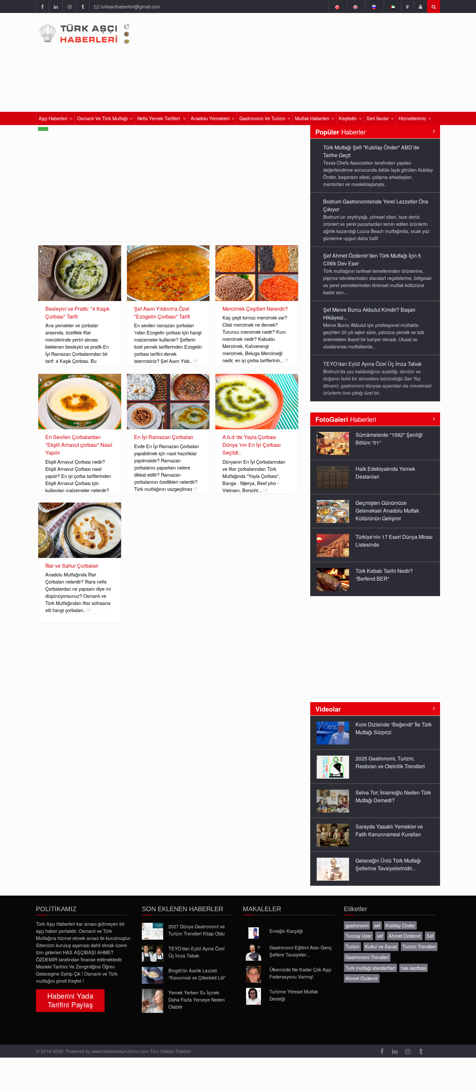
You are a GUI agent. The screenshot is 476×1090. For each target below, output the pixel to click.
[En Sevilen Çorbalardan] (79, 401)
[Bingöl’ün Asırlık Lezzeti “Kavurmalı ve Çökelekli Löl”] (152, 975)
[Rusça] (373, 6)
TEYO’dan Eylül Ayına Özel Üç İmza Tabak (372, 363)
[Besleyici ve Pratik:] (79, 273)
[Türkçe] (337, 6)
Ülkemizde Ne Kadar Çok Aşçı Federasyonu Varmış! (300, 973)
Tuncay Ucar (358, 935)
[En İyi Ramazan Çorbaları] (168, 401)
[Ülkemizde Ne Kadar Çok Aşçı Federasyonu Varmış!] (253, 974)
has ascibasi (413, 967)
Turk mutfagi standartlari (370, 967)
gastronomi (357, 925)
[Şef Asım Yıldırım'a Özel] (168, 273)
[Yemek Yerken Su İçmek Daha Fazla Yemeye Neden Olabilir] (152, 1001)
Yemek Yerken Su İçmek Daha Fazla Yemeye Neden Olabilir (196, 999)
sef (377, 925)
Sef (430, 935)
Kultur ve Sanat (381, 946)
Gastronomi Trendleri (367, 957)
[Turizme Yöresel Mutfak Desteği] (253, 996)
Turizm (352, 946)
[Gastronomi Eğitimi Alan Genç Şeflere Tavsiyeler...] (253, 952)
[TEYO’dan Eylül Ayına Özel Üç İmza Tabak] (152, 953)
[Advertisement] (168, 192)
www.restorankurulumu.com (120, 1051)
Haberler (340, 131)
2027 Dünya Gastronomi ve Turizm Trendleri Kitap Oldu (196, 930)
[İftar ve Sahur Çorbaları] (79, 530)
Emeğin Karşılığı (286, 930)
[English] (355, 6)
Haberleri (345, 419)
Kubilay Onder (400, 925)
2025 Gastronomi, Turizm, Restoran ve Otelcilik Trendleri (390, 762)
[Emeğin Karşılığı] (253, 933)
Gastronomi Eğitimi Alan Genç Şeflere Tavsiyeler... (300, 951)
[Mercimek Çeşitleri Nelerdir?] (256, 273)
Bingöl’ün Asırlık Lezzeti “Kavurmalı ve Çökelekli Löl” (197, 974)
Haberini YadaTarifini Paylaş (70, 1000)
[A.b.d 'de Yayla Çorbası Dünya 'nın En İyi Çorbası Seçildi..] (256, 401)
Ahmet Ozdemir (405, 935)
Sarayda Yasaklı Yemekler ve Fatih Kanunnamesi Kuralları (389, 830)
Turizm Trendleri (419, 946)
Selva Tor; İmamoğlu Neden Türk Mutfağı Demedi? (393, 796)
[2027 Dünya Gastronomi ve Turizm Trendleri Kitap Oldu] (152, 931)
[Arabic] (392, 6)
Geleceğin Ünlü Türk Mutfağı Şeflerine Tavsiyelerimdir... (388, 864)
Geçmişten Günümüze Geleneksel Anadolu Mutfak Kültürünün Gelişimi (387, 510)
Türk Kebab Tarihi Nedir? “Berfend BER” (384, 574)
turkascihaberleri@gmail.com (130, 6)
